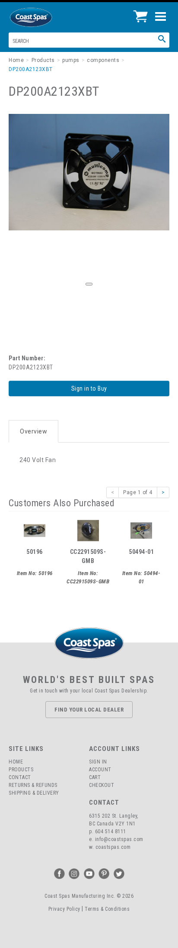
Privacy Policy (64, 909)
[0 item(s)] (142, 13)
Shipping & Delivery (34, 793)
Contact (20, 777)
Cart (95, 777)
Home (16, 762)
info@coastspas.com (119, 839)
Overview (33, 431)
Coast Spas (45, 17)
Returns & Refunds (33, 785)
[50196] (34, 529)
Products (21, 770)
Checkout (101, 785)
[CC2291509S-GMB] (88, 529)
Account (100, 770)
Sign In (98, 762)
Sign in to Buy (89, 388)
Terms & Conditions (107, 909)
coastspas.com (113, 847)
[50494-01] (141, 529)
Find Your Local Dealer (89, 709)
